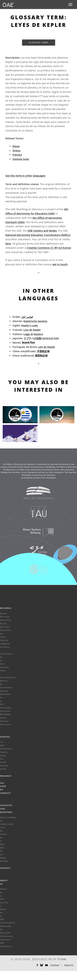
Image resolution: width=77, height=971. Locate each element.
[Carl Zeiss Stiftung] (36, 552)
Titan (61, 959)
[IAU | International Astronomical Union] (36, 514)
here (8, 243)
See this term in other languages (25, 175)
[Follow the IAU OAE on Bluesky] (41, 965)
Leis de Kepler (46, 347)
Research (5, 776)
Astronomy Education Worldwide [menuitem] (5, 711)
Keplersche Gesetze (35, 321)
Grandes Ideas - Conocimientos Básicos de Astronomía (7, 677)
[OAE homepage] (8, 4)
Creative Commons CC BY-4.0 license (49, 247)
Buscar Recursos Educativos (5, 616)
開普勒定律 (41, 355)
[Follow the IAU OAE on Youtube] (46, 965)
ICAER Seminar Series (4, 765)
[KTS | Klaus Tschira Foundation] (36, 534)
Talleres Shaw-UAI (4, 755)
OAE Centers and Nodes (42, 230)
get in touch (60, 264)
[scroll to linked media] (39, 273)
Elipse (16, 146)
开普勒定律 (43, 351)
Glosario (4, 690)
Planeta (17, 154)
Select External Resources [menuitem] (5, 721)
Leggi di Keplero (33, 334)
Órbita (16, 150)
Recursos (5, 608)
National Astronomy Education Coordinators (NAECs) (37, 235)
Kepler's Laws (29, 325)
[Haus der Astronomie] (36, 494)
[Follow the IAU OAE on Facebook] (37, 965)
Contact (5, 868)
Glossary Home (38, 42)
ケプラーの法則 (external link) (41, 338)
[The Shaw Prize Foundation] (36, 571)
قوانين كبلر (27, 316)
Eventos (5, 736)
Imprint (68, 965)
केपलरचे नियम (28, 342)
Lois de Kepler (32, 329)
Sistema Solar (21, 159)
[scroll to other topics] (39, 364)
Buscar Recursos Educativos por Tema (5, 630)
